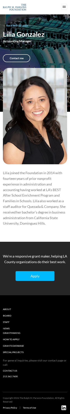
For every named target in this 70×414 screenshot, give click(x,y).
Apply (35, 276)
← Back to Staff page (15, 25)
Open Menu (64, 7)
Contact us (10, 370)
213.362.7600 (10, 376)
